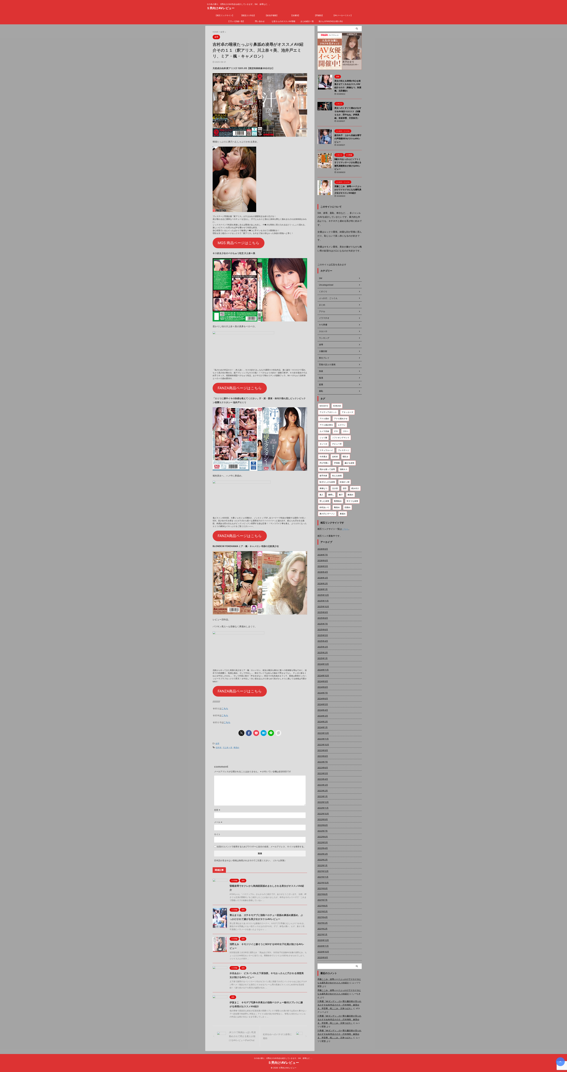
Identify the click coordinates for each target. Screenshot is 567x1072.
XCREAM (337, 406)
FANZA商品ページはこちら (240, 388)
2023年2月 (322, 790)
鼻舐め (236, 747)
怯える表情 (337, 475)
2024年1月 (322, 727)
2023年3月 (322, 785)
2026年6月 (322, 560)
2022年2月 (322, 859)
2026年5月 (322, 566)
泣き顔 (335, 488)
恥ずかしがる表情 (327, 482)
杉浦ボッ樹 (344, 482)
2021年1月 (322, 934)
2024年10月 (323, 675)
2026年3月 (322, 577)
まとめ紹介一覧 (307, 21)
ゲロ (336, 431)
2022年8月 (322, 825)
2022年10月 (323, 813)
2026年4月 (322, 572)
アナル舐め (324, 418)
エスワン (342, 425)
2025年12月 (323, 595)
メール (218, 822)
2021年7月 (322, 900)
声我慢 (337, 463)
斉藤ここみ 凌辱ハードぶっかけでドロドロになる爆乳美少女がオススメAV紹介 (347, 189)
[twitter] (241, 733)
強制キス (343, 469)
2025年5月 (322, 635)
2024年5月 (322, 704)
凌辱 (217, 743)
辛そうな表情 (352, 501)
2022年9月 (322, 819)
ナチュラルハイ (326, 450)
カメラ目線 (324, 431)
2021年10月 (323, 882)
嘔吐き (345, 456)
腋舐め (350, 494)
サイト (217, 834)
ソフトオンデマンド (340, 437)
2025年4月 (322, 641)
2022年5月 (322, 842)
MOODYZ (324, 406)
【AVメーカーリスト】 (342, 15)
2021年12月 (323, 871)
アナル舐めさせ (340, 418)
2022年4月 (322, 848)
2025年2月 (322, 652)
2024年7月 (322, 693)
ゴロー (345, 431)
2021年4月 (322, 917)
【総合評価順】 (271, 15)
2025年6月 (322, 629)
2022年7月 (322, 831)
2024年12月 (323, 664)
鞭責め (337, 507)
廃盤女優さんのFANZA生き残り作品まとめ (331, 21)
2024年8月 (322, 687)
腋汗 (341, 494)
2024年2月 (322, 721)
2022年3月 (322, 854)
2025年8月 (322, 618)
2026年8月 (322, 549)
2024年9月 (322, 681)
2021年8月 (322, 894)
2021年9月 (322, 888)
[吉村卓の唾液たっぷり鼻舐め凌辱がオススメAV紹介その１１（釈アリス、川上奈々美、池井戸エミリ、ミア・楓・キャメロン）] (264, 733)
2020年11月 (323, 946)
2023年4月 (322, 779)
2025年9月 (322, 612)
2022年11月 (323, 808)
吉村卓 (218, 747)
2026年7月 (322, 554)
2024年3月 (322, 716)
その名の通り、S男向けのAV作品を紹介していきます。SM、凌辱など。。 (283, 1058)
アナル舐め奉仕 (326, 425)
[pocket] (256, 733)
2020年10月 (323, 951)
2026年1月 (322, 589)
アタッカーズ (347, 412)
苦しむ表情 (324, 501)
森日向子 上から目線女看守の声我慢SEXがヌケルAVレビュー (347, 138)
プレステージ (343, 450)
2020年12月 (323, 940)
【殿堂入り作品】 (248, 15)
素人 (321, 494)
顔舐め (347, 507)
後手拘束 (323, 475)
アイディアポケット (328, 412)
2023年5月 (322, 773)
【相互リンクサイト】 (224, 15)
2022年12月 (323, 802)
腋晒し (331, 494)
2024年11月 (323, 670)
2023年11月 (323, 739)
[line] (271, 733)
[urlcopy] (278, 733)
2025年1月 (322, 658)
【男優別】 (319, 15)
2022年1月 (322, 865)
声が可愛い (324, 463)
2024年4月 (322, 710)
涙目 (345, 488)
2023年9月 (322, 750)
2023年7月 (322, 762)
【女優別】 (295, 15)
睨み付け (355, 488)
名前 (217, 810)
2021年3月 (322, 923)
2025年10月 (323, 606)
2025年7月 (322, 624)
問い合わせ (260, 21)
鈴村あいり (324, 507)
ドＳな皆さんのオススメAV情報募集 (283, 21)
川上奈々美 (227, 747)
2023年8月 (322, 756)
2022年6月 (322, 836)
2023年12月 (323, 733)
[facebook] (249, 733)
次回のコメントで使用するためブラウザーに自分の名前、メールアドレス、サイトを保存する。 (261, 846)
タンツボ (323, 444)
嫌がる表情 (349, 463)
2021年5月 (322, 911)
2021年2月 (322, 928)
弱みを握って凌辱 (327, 469)
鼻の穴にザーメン (327, 513)
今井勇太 (323, 456)
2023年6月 (322, 767)
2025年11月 (323, 601)
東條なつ (323, 488)
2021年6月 (322, 905)
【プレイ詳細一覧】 (236, 21)
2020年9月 (322, 957)
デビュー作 (337, 444)
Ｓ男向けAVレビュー (220, 8)
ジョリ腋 (323, 437)
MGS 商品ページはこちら (238, 243)
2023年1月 (322, 796)
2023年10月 (323, 744)
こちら (224, 708)
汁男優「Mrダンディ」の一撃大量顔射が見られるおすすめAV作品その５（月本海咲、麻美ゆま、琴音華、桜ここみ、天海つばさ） (339, 1005)
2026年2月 (322, 583)
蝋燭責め (338, 501)
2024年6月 (322, 698)
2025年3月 (322, 647)
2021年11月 (322, 877)
